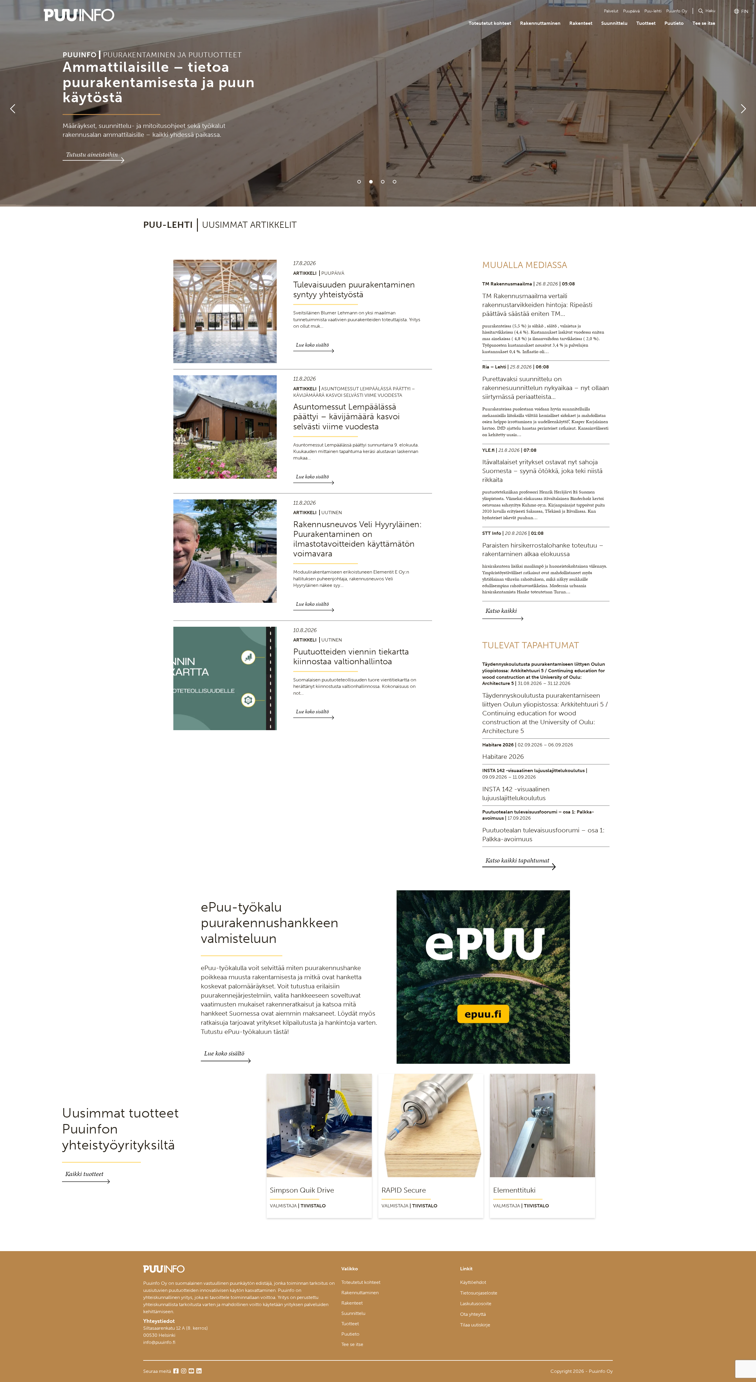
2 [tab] (371, 181)
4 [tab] (394, 181)
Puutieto (674, 23)
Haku (710, 10)
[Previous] (10, 103)
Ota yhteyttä (473, 1314)
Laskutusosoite (475, 1303)
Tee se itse (704, 23)
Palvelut (611, 11)
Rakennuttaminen (540, 23)
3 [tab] (382, 181)
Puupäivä (631, 11)
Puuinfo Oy (676, 11)
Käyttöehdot (473, 1282)
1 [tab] (359, 181)
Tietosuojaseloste (478, 1293)
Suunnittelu (614, 23)
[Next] (746, 103)
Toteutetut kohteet (490, 23)
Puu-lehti (653, 11)
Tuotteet (646, 23)
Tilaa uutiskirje (475, 1325)
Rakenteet (580, 23)
